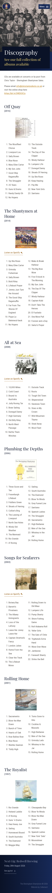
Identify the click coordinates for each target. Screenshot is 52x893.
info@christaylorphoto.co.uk (29, 86)
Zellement (44, 887)
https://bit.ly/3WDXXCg (14, 93)
